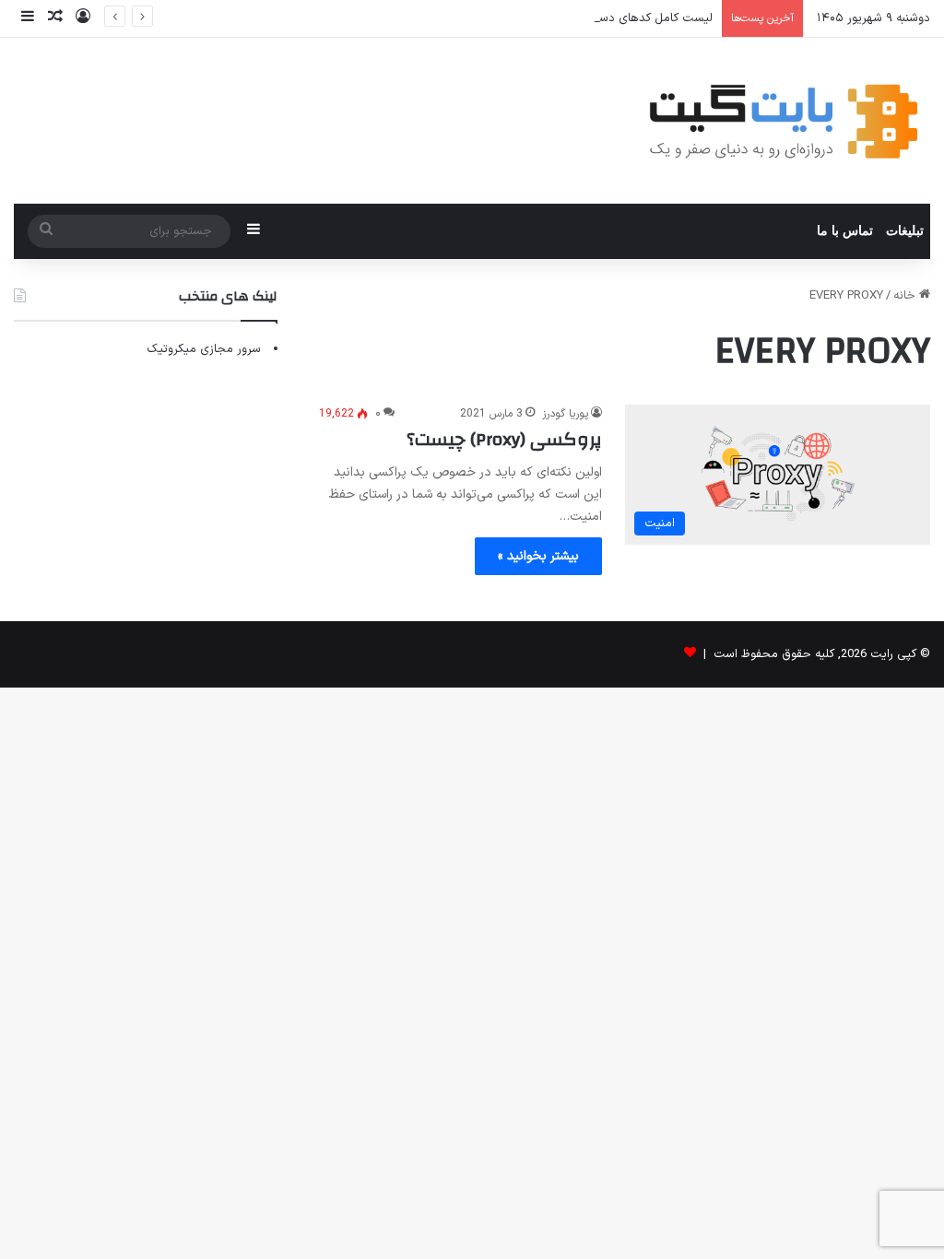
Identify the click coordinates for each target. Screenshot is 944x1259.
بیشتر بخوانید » (538, 556)
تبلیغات (905, 231)
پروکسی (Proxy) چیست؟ (504, 439)
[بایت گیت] (784, 121)
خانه (906, 296)
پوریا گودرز (565, 414)
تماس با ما (845, 231)
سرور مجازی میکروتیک (204, 349)
